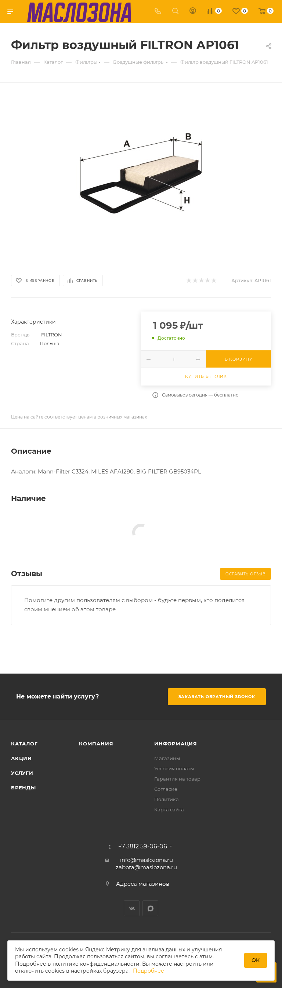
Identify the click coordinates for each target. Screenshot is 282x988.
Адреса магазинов (142, 883)
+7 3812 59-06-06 (142, 846)
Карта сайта (169, 809)
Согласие (165, 789)
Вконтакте (132, 908)
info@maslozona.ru (146, 859)
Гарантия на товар (177, 779)
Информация (175, 743)
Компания (96, 743)
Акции (21, 758)
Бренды (23, 787)
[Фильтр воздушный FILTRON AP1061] (141, 177)
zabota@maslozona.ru (146, 867)
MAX (150, 908)
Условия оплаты (174, 768)
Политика (166, 799)
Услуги (22, 773)
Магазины (167, 758)
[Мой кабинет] (192, 11)
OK (256, 960)
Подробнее (148, 970)
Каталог (24, 743)
